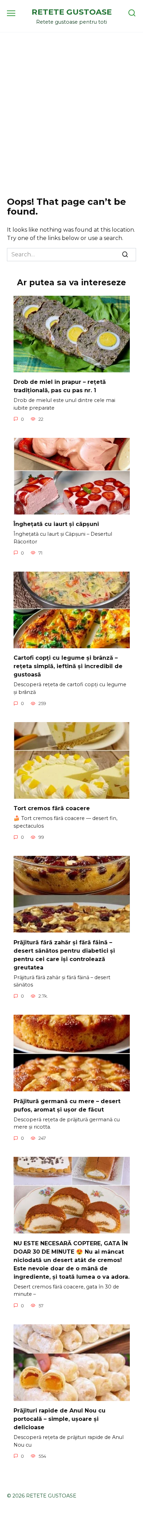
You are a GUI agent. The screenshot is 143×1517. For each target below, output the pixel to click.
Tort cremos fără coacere (52, 808)
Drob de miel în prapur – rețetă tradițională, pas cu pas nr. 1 (60, 386)
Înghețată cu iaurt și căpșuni (56, 524)
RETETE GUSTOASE (72, 12)
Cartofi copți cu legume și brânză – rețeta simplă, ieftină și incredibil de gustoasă (68, 666)
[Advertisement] (71, 114)
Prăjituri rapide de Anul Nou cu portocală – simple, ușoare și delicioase (60, 1419)
